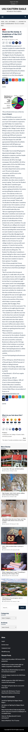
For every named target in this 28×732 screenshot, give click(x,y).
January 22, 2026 (14, 575)
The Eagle (6, 39)
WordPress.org (6, 651)
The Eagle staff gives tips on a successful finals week (13, 686)
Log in (3, 641)
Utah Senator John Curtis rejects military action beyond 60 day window (13, 494)
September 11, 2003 (13, 39)
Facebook (13, 3)
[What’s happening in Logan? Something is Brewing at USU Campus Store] (14, 561)
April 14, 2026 (14, 470)
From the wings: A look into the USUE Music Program (13, 676)
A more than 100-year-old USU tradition (13, 469)
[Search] (25, 16)
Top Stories (13, 542)
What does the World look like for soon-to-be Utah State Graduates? (13, 670)
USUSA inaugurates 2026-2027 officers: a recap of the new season (13, 681)
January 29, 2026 (16, 549)
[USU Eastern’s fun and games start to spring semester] (14, 587)
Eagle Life (5, 465)
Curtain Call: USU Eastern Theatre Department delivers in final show (11, 692)
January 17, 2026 (16, 601)
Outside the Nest (10, 568)
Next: (14, 439)
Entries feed (5, 644)
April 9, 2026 (14, 496)
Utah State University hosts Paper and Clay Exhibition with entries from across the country (14, 520)
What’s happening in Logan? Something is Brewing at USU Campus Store (13, 573)
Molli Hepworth (6, 470)
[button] (2, 17)
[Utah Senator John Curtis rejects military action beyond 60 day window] (14, 482)
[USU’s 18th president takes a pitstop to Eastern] (14, 536)
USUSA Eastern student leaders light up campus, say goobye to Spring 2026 (12, 665)
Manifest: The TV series (12, 720)
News (4, 29)
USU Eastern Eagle (14, 8)
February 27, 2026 (15, 524)
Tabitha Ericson (6, 496)
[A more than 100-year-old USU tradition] (14, 458)
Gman (3, 716)
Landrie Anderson (7, 549)
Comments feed (6, 648)
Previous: (13, 434)
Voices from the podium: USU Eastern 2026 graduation (13, 660)
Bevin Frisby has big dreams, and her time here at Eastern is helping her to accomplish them (14, 711)
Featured (4, 515)
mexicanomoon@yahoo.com (10, 393)
